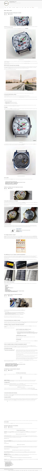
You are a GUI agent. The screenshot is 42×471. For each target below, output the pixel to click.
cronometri (20, 459)
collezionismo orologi (16, 428)
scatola (23, 259)
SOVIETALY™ (12, 1)
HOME (5, 7)
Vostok (34, 202)
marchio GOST (27, 428)
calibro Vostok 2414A (12, 428)
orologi (19, 237)
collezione (13, 206)
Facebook (24, 470)
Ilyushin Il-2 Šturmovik (6, 380)
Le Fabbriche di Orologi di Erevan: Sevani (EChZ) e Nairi (11, 181)
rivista (20, 204)
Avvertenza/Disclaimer (17, 470)
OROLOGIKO (6, 285)
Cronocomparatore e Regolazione (8, 465)
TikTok (20, 470)
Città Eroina (26, 28)
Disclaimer (31, 470)
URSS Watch (6, 288)
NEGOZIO (10, 7)
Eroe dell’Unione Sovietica (26, 63)
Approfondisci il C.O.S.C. (6, 438)
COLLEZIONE (13, 7)
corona (8, 312)
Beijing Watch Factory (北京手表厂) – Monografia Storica (11, 183)
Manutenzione (5, 454)
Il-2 (22, 384)
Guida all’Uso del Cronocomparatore (8, 456)
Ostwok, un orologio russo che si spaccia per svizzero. (13, 187)
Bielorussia (19, 28)
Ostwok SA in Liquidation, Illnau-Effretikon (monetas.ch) (11, 291)
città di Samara (21, 383)
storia (37, 459)
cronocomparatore (19, 428)
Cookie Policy (33, 470)
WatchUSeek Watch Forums (8, 290)
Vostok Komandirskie (26, 360)
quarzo (25, 322)
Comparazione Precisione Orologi (8, 463)
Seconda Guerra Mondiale (27, 61)
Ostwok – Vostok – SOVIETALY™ (18, 206)
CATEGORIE (17, 7)
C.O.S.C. (9, 428)
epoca (31, 345)
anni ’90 (20, 256)
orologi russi (22, 432)
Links (20, 7)
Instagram (22, 470)
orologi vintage (36, 428)
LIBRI (30, 7)
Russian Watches (11, 188)
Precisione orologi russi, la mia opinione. (11, 425)
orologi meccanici (30, 428)
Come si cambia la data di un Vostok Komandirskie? (13, 294)
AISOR (6, 286)
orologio (10, 383)
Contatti (25, 7)
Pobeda (11, 108)
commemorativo (14, 383)
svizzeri (10, 432)
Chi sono (22, 7)
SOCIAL (28, 7)
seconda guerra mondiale (10, 27)
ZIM (6, 26)
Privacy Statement (36, 470)
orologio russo (16, 454)
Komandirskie (23, 202)
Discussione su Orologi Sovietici (8, 462)
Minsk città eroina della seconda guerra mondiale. (12, 12)
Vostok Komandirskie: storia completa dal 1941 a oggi (11, 184)
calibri (15, 346)
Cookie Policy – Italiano (13, 470)
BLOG (7, 7)
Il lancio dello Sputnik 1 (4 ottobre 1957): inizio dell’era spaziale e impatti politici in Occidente (15, 182)
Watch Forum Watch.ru (7, 289)
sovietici (6, 67)
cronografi (5, 326)
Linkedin (26, 470)
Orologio (5, 26)
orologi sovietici (33, 428)
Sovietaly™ (6, 188)
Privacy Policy (9, 470)
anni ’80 (15, 26)
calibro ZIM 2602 (23, 26)
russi (13, 431)
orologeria (27, 431)
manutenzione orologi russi (23, 428)
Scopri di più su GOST (6, 443)
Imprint (28, 470)
